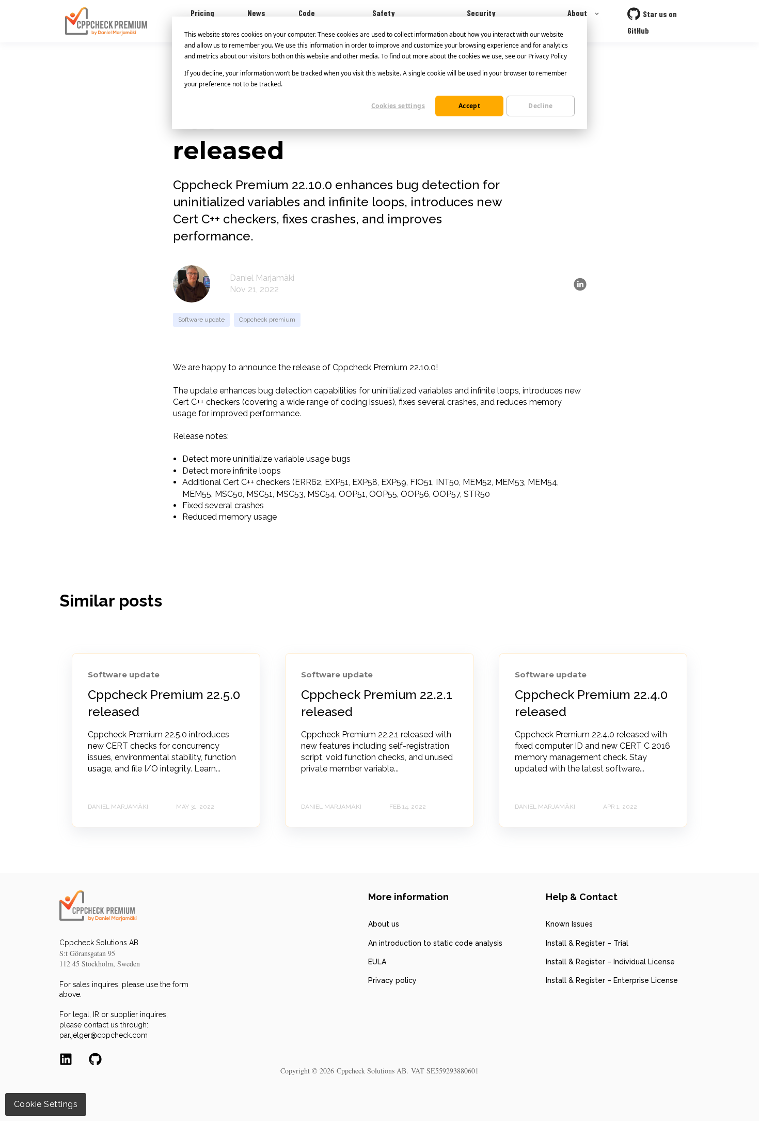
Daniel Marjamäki (262, 278)
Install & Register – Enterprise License (612, 980)
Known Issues (569, 924)
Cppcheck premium (267, 319)
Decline (540, 105)
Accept (469, 105)
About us (383, 924)
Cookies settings (398, 105)
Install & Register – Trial (587, 943)
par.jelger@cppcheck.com (103, 1035)
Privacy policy (392, 980)
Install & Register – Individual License (610, 962)
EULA (377, 962)
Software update (201, 319)
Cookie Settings (45, 1104)
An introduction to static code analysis (435, 943)
